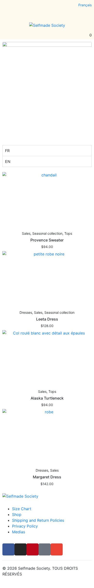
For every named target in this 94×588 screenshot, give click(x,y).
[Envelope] (42, 6)
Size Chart (21, 508)
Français (85, 5)
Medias (18, 531)
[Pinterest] (24, 6)
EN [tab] (7, 161)
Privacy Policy (25, 526)
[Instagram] (15, 6)
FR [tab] (7, 150)
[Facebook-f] (6, 6)
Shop (16, 514)
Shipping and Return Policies (38, 520)
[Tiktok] (33, 6)
